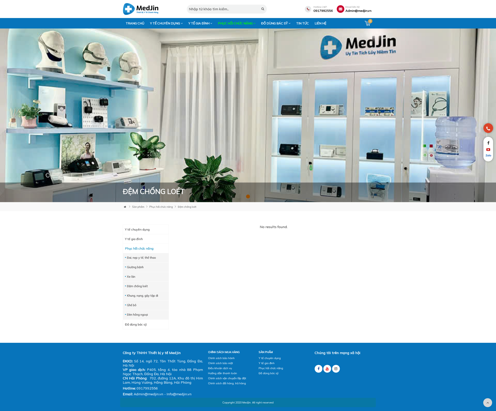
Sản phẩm (138, 206)
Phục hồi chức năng (235, 23)
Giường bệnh (135, 267)
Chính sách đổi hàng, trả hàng (227, 383)
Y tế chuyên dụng (165, 23)
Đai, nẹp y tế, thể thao (141, 257)
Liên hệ (320, 23)
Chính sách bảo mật (220, 363)
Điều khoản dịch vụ (220, 368)
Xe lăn (131, 276)
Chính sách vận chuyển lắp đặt (227, 378)
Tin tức (302, 23)
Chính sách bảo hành (221, 358)
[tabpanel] (248, 115)
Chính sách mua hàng (224, 352)
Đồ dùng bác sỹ (274, 23)
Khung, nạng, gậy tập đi (142, 295)
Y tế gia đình (199, 23)
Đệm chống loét (187, 206)
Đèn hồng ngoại (137, 314)
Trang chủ (135, 23)
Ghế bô (131, 305)
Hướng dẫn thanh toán (222, 373)
